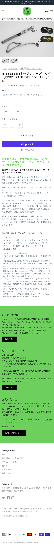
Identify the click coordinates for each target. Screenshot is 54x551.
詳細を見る (9, 339)
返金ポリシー (7, 469)
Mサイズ (19, 112)
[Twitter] (3, 497)
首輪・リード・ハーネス (34, 68)
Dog (5, 68)
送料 (11, 95)
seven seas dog (13, 68)
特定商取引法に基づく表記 (12, 458)
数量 (9, 119)
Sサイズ (7, 112)
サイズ (4, 107)
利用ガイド (6, 466)
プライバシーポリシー (11, 462)
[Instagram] (12, 497)
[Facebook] (8, 497)
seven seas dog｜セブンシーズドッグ (25, 85)
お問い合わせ (7, 473)
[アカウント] (45, 11)
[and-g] (27, 11)
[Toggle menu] (3, 11)
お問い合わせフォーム (14, 433)
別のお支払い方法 (27, 150)
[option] (27, 39)
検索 (4, 455)
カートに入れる (27, 136)
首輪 (22, 68)
